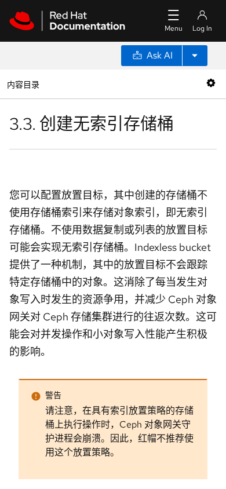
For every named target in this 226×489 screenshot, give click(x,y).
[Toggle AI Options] (194, 55)
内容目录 (22, 84)
